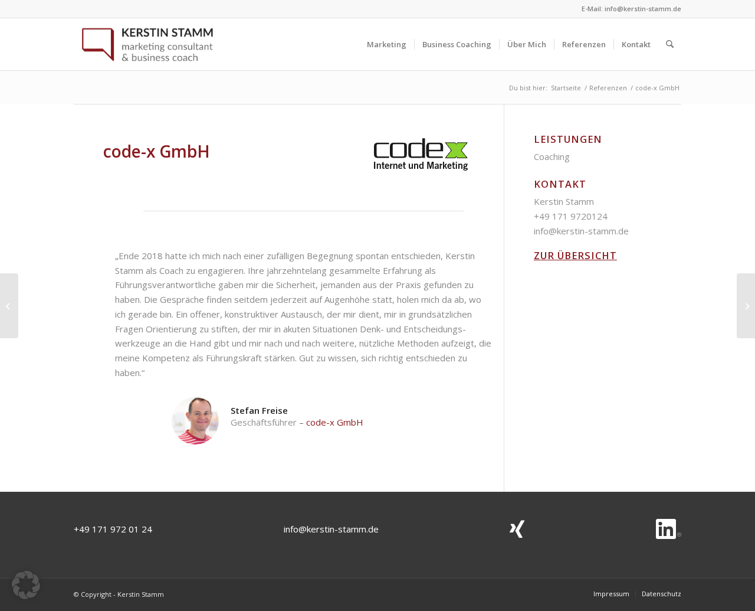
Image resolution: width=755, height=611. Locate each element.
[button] (26, 585)
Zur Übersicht (575, 255)
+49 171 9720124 (571, 216)
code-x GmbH (334, 422)
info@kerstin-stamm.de (643, 8)
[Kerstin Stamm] (147, 44)
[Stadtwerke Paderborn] (9, 305)
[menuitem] (386, 44)
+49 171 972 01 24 (113, 529)
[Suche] (669, 44)
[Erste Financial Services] (746, 305)
